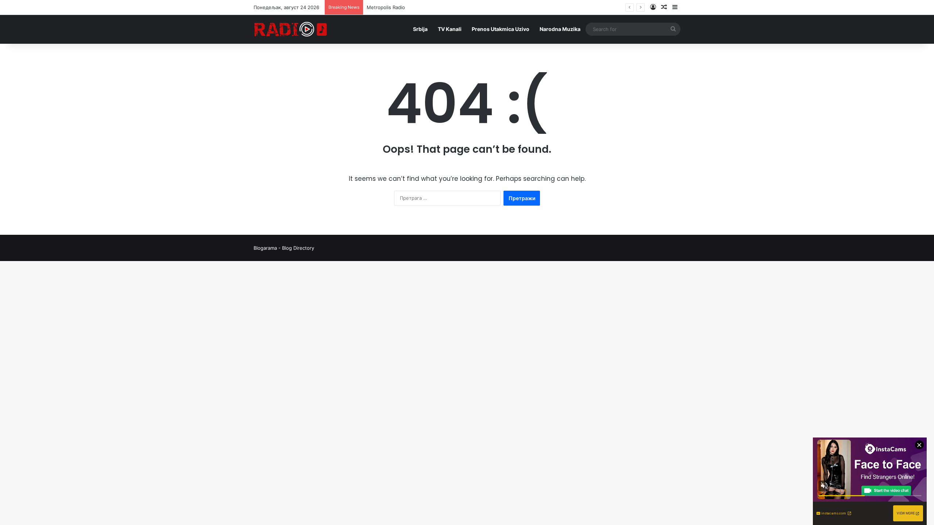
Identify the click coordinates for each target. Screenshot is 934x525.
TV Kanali (450, 29)
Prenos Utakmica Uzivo (500, 29)
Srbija (420, 29)
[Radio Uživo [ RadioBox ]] (291, 29)
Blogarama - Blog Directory (284, 248)
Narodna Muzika (560, 29)
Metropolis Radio (386, 7)
